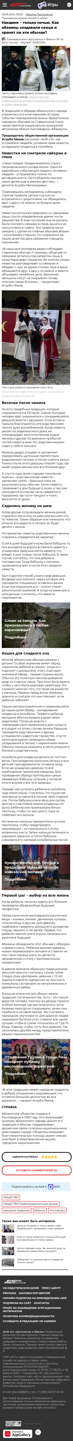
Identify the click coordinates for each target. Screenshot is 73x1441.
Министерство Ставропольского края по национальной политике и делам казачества (35, 100)
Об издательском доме (21, 1288)
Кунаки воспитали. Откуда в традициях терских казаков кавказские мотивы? (32, 867)
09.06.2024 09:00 (12, 14)
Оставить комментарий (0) (36, 1170)
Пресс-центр (51, 1288)
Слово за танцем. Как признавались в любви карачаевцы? (27, 625)
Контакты (41, 1303)
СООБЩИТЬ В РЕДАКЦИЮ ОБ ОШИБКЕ (29, 1321)
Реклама (9, 1293)
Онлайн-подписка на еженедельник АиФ (34, 1298)
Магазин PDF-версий (34, 1293)
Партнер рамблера (33, 1424)
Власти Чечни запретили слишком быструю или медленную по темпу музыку (41, 1238)
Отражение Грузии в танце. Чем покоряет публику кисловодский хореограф (36, 1061)
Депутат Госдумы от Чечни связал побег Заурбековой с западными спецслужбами (40, 1227)
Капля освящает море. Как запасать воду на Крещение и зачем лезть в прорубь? (41, 1249)
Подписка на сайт (17, 1303)
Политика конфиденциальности (28, 1316)
